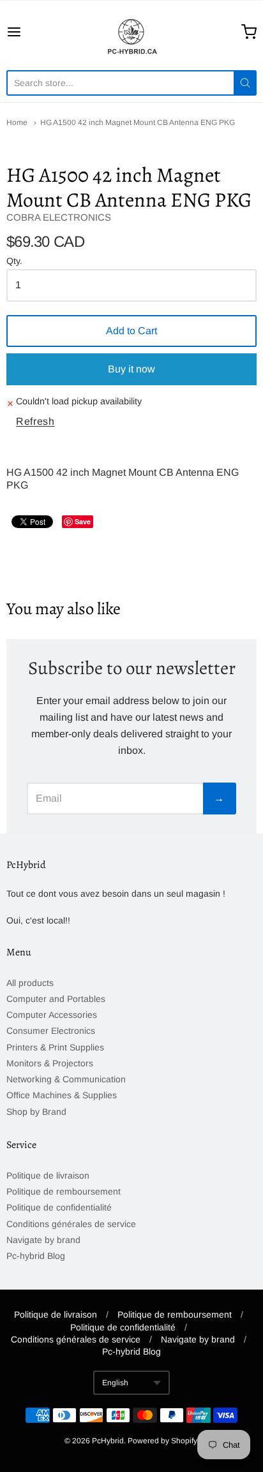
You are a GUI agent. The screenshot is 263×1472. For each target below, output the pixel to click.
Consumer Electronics (50, 1031)
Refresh (35, 421)
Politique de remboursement (63, 1191)
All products (30, 983)
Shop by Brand (36, 1112)
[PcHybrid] (131, 31)
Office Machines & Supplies (61, 1095)
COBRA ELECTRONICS (58, 217)
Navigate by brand (43, 1240)
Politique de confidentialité (59, 1207)
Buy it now (131, 369)
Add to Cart (131, 330)
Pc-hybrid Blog (35, 1256)
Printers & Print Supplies (55, 1047)
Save (83, 521)
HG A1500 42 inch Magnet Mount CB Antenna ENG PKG (137, 122)
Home (16, 122)
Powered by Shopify (162, 1440)
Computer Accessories (51, 1015)
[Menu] (31, 32)
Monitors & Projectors (49, 1063)
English (115, 1382)
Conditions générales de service (71, 1224)
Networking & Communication (66, 1079)
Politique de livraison (47, 1175)
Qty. (14, 261)
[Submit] (245, 83)
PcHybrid (108, 1440)
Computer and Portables (55, 999)
